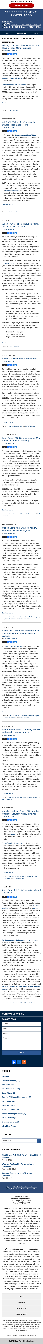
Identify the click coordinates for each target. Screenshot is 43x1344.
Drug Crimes (8, 1093)
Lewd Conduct (9, 1118)
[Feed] (24, 1062)
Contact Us (21, 33)
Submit (21, 1052)
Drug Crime (8, 1101)
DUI (21, 426)
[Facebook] (13, 1062)
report (13, 834)
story (35, 908)
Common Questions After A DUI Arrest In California (18, 1174)
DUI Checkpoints (10, 1105)
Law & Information (28, 514)
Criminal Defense (14, 426)
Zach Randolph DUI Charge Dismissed (21, 890)
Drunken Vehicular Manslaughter (29, 617)
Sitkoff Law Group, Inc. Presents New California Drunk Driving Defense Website (20, 633)
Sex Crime (8, 1085)
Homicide (8, 878)
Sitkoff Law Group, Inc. (29, 1335)
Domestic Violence (10, 1122)
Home (7, 33)
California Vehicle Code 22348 (14, 85)
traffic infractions (12, 190)
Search (39, 1141)
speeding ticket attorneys (12, 78)
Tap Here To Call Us (21, 5)
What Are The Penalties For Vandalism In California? (18, 1165)
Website (21, 1302)
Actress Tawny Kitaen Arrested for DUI (21, 358)
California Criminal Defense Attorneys (21, 24)
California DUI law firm (14, 646)
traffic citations (10, 263)
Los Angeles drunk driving (14, 843)
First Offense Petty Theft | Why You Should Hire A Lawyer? (21, 1156)
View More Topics (9, 1126)
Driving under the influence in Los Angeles (19, 940)
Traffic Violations (14, 110)
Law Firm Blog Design (21, 1341)
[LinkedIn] (19, 1062)
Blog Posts (21, 1314)
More (36, 33)
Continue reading (7, 103)
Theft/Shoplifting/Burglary (30, 797)
